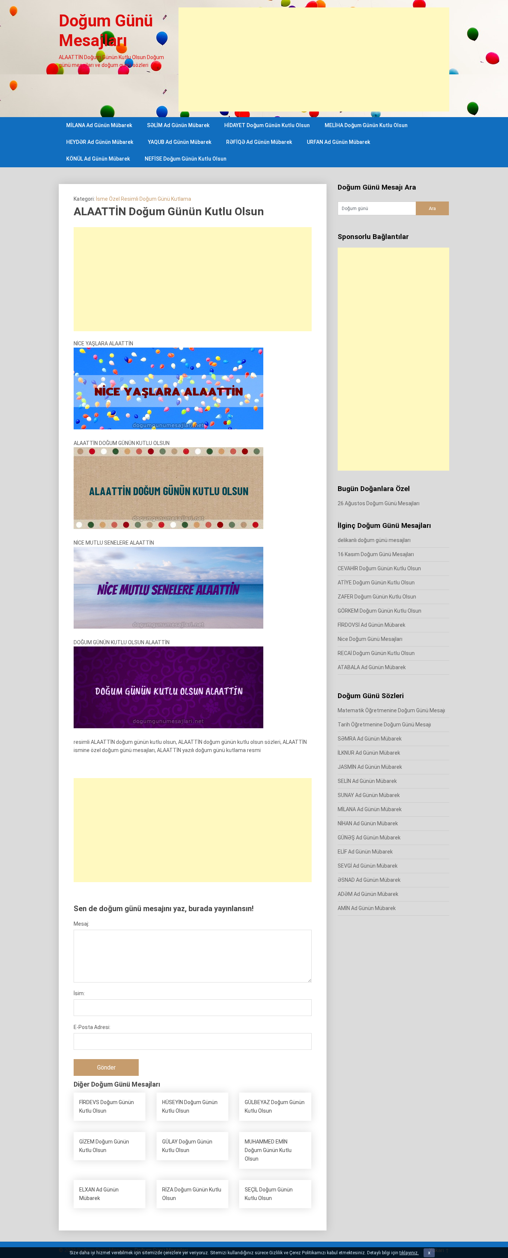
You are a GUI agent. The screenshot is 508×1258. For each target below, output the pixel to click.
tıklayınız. (409, 1252)
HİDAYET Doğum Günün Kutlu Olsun (267, 125)
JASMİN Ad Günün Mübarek (370, 767)
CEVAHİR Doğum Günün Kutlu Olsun (379, 568)
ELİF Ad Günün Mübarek (365, 852)
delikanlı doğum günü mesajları (374, 540)
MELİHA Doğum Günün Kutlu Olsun (366, 125)
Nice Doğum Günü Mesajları (370, 639)
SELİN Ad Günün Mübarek (367, 781)
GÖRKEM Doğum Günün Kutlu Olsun (379, 611)
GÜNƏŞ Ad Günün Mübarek (369, 838)
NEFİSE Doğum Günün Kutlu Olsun (185, 159)
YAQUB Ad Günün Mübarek (179, 142)
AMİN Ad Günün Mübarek (367, 908)
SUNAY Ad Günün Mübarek (369, 795)
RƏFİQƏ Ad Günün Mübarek (259, 142)
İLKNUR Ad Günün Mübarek (369, 753)
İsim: (79, 993)
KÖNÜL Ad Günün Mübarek (98, 159)
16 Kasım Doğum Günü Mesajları (376, 554)
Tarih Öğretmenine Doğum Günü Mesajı (384, 725)
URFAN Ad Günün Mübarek (338, 142)
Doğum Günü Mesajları (106, 30)
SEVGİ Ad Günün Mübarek (368, 866)
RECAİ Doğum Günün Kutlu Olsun (376, 653)
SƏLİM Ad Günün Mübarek (178, 125)
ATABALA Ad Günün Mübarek (372, 667)
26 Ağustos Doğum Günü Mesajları (378, 503)
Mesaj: (81, 924)
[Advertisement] (314, 59)
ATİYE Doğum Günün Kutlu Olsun (376, 583)
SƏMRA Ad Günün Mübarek (370, 739)
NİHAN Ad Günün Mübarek (368, 823)
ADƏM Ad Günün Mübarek (368, 894)
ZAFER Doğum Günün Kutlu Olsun (377, 597)
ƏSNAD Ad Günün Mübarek (369, 880)
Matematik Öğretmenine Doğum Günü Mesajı (391, 710)
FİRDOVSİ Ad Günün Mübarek (371, 625)
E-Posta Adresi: (92, 1027)
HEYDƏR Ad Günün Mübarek (99, 142)
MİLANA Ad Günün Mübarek (99, 125)
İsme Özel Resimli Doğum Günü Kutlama (143, 199)
